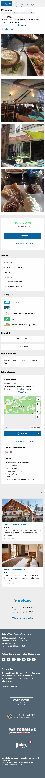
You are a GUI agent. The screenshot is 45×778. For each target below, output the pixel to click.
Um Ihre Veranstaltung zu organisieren (17, 762)
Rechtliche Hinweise (10, 758)
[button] (27, 5)
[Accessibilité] (16, 5)
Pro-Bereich (6, 760)
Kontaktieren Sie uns (29, 758)
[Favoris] (21, 5)
